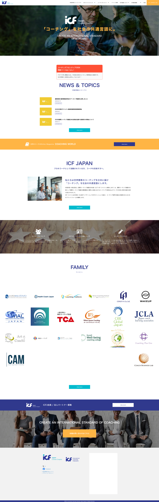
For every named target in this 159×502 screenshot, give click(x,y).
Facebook (48, 469)
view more (79, 130)
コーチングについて (102, 2)
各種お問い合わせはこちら (79, 433)
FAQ (145, 2)
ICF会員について (124, 2)
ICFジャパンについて (88, 2)
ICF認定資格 (134, 2)
